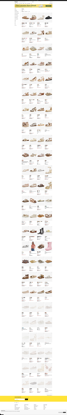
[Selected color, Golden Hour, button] (37, 130)
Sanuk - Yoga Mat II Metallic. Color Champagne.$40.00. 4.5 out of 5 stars (48, 157)
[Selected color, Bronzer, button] (37, 358)
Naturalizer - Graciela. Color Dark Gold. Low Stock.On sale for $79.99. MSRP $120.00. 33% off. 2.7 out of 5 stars (25, 385)
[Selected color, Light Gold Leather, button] (22, 343)
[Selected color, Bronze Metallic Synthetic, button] (29, 358)
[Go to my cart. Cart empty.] (51, 1)
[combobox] (25, 1)
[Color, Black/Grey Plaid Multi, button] (47, 358)
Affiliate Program (35, 406)
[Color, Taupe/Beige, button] (30, 236)
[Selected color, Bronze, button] (22, 99)
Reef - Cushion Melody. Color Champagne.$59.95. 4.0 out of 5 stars (41, 218)
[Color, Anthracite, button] (38, 236)
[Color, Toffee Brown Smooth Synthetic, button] (47, 221)
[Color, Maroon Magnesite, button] (46, 373)
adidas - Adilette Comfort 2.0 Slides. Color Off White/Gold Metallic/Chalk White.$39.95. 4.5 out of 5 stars (48, 233)
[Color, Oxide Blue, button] (30, 221)
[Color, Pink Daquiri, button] (26, 38)
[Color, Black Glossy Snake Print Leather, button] (31, 38)
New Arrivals (45, 407)
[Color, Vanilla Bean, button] (25, 236)
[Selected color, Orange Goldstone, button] (45, 373)
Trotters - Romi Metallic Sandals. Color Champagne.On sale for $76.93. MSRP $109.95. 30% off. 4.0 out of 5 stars (48, 81)
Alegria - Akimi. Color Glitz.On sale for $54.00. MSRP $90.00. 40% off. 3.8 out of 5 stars (48, 20)
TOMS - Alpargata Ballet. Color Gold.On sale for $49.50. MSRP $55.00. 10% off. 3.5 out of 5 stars (25, 294)
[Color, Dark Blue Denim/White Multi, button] (47, 145)
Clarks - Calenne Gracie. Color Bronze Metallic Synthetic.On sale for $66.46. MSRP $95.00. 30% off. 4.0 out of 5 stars (33, 355)
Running (44, 408)
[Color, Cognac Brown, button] (46, 69)
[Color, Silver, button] (30, 23)
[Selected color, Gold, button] (37, 23)
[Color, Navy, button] (23, 69)
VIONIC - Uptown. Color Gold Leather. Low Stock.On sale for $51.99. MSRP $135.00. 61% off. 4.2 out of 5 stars (25, 81)
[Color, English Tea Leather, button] (23, 145)
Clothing (44, 406)
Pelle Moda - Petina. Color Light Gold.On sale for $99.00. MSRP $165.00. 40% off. (41, 81)
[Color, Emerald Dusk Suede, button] (38, 54)
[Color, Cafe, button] (39, 38)
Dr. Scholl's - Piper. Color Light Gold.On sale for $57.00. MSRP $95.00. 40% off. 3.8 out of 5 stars (33, 279)
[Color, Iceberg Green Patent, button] (31, 99)
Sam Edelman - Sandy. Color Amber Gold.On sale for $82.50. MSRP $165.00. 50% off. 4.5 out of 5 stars (41, 370)
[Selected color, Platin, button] (37, 267)
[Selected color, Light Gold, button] (22, 54)
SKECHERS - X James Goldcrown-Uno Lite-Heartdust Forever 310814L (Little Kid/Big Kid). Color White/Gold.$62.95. (48, 51)
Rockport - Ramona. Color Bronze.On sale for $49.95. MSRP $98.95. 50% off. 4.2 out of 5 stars (25, 264)
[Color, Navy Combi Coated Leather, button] (31, 358)
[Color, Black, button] (26, 23)
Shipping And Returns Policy (27, 408)
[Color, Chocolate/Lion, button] (41, 221)
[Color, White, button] (46, 38)
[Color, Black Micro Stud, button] (23, 297)
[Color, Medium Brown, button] (38, 160)
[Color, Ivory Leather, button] (39, 297)
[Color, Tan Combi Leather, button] (30, 358)
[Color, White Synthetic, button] (46, 221)
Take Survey (35, 408)
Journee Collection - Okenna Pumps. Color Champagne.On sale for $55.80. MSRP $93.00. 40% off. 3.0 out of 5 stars (25, 66)
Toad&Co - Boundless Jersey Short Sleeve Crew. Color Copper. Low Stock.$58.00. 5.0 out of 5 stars (33, 248)
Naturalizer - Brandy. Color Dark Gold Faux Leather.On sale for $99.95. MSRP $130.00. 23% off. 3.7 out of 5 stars (41, 279)
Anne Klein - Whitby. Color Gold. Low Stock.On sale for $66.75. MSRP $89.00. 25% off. (48, 111)
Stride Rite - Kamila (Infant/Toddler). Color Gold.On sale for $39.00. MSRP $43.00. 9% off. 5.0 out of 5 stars (25, 218)
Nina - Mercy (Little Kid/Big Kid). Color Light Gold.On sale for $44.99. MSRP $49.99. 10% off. (25, 51)
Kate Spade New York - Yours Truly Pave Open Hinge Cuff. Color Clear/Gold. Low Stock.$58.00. (48, 340)
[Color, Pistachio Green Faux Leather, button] (38, 282)
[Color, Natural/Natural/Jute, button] (33, 236)
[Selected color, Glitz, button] (45, 23)
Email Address (16, 399)
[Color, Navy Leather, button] (31, 388)
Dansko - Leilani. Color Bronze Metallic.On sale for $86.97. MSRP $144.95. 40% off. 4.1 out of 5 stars (48, 324)
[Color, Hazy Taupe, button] (32, 23)
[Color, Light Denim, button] (40, 236)
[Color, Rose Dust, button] (31, 282)
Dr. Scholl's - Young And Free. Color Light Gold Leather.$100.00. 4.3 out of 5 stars (25, 340)
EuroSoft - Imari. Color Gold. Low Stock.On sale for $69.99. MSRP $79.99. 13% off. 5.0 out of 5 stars (33, 111)
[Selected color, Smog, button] (37, 236)
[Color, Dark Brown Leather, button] (26, 84)
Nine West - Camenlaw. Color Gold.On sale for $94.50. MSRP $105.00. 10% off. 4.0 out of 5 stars (33, 309)
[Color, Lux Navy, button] (38, 145)
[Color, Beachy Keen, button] (46, 23)
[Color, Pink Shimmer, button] (24, 221)
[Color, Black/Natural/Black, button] (31, 236)
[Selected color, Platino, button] (29, 23)
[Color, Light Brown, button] (31, 312)
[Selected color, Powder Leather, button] (29, 38)
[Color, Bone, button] (24, 23)
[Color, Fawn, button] (38, 84)
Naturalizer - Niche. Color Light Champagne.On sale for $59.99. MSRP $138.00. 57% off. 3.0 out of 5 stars (25, 142)
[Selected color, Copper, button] (29, 251)
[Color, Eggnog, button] (32, 69)
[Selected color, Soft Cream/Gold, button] (45, 145)
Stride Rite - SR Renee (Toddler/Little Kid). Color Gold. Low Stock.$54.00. (25, 355)
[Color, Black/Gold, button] (46, 145)
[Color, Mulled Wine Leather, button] (24, 84)
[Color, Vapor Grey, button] (25, 38)
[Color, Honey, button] (30, 297)
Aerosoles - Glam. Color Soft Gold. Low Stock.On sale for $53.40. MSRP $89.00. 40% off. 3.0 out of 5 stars (33, 66)
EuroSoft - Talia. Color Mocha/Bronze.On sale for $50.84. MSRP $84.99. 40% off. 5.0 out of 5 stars (25, 279)
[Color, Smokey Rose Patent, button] (32, 99)
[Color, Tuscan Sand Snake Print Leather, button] (30, 38)
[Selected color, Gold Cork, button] (45, 267)
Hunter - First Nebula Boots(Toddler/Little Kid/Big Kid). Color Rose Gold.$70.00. (48, 248)
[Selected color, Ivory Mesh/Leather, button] (37, 343)
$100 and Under (26, 11)
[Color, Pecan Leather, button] (46, 312)
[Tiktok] (16, 402)
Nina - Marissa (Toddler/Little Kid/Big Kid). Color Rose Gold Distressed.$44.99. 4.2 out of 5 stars (41, 66)
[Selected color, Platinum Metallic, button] (45, 282)
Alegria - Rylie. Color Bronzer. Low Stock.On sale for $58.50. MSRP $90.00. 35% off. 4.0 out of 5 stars (41, 355)
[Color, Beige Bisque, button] (30, 69)
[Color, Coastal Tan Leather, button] (40, 282)
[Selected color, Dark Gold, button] (22, 388)
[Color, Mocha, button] (46, 99)
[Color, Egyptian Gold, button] (38, 99)
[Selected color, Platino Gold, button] (37, 145)
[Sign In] (50, 1)
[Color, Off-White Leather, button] (23, 343)
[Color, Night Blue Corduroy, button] (46, 358)
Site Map (35, 407)
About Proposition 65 (26, 409)
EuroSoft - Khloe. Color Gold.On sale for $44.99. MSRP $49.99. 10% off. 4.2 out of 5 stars (25, 309)
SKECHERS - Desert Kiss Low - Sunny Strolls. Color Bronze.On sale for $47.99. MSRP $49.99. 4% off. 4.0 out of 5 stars (25, 370)
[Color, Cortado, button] (46, 175)
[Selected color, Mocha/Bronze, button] (22, 282)
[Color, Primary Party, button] (39, 358)
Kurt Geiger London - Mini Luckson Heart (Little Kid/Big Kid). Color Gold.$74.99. (48, 203)
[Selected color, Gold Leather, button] (22, 84)
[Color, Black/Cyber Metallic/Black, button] (46, 236)
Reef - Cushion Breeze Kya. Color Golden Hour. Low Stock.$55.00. (41, 127)
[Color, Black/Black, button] (38, 221)
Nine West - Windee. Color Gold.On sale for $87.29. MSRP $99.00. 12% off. (48, 188)
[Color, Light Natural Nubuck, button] (38, 251)
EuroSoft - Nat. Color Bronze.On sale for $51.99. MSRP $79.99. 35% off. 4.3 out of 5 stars (33, 127)
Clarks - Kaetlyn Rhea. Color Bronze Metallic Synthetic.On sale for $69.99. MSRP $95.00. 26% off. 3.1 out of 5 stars (33, 385)
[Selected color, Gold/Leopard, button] (45, 358)
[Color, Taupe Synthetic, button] (30, 84)
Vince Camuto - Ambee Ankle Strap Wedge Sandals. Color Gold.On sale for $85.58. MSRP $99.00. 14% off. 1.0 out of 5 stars (48, 172)
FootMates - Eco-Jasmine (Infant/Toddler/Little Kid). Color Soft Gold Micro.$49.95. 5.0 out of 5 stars (33, 51)
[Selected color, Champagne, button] (45, 38)
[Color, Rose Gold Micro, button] (30, 54)
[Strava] (17, 402)
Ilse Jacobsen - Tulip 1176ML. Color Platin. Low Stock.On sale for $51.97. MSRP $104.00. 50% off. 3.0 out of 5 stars (41, 264)
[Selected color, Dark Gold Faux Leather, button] (37, 282)
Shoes (44, 409)
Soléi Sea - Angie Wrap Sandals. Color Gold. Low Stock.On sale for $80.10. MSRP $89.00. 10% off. (41, 20)
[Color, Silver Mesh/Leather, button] (38, 343)
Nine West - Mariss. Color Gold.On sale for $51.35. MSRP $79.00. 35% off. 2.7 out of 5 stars (33, 142)
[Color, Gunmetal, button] (38, 358)
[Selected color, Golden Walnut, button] (37, 99)
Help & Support (51, 3)
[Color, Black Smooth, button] (38, 69)
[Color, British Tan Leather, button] (38, 175)
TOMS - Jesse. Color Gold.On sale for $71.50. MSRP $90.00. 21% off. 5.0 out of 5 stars (41, 385)
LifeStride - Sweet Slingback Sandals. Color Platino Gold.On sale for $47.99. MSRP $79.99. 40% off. (41, 142)
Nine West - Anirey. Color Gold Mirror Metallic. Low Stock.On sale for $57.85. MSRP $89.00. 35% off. (41, 309)
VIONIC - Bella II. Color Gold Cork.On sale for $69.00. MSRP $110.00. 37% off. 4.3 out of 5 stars (48, 264)
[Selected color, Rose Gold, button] (45, 69)
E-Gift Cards (35, 409)
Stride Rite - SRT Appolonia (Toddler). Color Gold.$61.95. (48, 127)
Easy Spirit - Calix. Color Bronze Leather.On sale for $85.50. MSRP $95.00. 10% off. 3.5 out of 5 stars (41, 248)
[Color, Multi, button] (46, 206)
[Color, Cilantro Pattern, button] (30, 251)
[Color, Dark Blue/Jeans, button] (32, 236)
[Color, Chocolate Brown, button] (31, 23)
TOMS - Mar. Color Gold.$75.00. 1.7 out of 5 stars (41, 157)
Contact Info (25, 406)
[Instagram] (15, 402)
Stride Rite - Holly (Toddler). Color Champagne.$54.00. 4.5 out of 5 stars (41, 324)
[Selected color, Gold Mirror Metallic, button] (37, 312)
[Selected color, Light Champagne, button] (37, 38)
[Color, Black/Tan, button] (39, 221)
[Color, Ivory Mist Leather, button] (41, 282)
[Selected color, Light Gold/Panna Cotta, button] (29, 236)
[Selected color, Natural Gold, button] (22, 236)
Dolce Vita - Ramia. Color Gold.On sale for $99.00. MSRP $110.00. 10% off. (25, 172)
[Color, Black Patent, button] (33, 99)
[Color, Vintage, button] (38, 130)
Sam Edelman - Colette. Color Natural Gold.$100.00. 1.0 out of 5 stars (25, 233)
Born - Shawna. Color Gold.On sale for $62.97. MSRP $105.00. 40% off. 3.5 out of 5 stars (25, 203)
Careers (15, 406)
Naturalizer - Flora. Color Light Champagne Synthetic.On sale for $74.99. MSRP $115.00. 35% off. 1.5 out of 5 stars (33, 81)
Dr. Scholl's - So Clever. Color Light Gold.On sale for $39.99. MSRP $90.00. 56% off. (33, 294)
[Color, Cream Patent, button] (30, 99)
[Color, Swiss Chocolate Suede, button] (23, 84)
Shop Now (38, 0)
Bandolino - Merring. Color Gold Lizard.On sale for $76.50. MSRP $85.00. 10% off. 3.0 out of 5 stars (25, 111)
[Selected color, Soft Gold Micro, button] (29, 54)
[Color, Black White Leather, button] (24, 343)
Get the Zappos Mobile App (17, 407)
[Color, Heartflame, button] (38, 38)
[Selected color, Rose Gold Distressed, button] (37, 69)
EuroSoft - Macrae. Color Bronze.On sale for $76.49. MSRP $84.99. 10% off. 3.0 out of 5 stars (25, 96)
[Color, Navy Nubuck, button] (39, 251)
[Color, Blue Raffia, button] (25, 23)
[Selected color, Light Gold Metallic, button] (22, 38)
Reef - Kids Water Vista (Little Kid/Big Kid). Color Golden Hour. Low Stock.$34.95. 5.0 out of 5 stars (33, 203)
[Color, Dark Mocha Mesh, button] (38, 206)
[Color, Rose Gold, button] (33, 23)
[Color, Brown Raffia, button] (23, 23)
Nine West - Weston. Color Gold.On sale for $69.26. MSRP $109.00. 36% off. (33, 340)
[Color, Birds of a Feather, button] (40, 358)
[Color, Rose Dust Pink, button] (23, 38)
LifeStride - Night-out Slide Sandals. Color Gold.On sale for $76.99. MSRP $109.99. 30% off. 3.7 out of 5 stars (33, 157)
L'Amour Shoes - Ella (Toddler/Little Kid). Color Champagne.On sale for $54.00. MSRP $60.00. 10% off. (48, 35)
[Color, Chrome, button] (30, 267)
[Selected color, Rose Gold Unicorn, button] (45, 388)
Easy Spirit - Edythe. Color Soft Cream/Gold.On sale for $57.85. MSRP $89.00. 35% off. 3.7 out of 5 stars (48, 142)
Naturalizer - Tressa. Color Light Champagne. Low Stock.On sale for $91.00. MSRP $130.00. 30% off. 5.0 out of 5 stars (41, 51)
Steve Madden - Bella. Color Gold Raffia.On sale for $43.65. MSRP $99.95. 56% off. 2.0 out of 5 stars (25, 20)
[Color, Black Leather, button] (25, 84)
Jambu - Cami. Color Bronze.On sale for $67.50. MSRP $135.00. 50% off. (33, 370)
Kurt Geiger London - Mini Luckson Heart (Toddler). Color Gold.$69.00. (25, 324)
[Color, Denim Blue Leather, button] (39, 282)
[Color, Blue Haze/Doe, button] (40, 221)
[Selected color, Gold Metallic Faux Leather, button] (45, 221)
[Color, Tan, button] (38, 23)
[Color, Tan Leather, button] (38, 297)
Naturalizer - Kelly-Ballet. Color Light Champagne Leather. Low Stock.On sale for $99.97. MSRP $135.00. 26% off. (48, 294)
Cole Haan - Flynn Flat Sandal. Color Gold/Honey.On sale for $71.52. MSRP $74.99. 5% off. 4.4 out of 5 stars (48, 309)
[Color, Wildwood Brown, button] (23, 236)
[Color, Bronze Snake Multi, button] (48, 358)
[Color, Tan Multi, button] (46, 282)
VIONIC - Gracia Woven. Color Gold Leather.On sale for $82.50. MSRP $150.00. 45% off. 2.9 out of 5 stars (41, 294)
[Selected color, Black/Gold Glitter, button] (22, 251)
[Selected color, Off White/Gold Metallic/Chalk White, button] (45, 236)
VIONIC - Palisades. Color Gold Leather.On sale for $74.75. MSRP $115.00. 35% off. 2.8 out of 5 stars (33, 96)
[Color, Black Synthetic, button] (31, 84)
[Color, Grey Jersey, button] (46, 388)
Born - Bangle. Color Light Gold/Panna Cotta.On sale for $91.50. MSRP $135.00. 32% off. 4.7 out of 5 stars (33, 233)
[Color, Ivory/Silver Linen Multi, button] (49, 358)
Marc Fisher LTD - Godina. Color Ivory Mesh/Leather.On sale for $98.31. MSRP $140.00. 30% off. (41, 340)
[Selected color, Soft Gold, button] (29, 69)
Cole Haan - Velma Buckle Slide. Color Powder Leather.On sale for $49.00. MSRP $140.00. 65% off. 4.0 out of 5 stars (41, 172)
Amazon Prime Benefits (17, 408)
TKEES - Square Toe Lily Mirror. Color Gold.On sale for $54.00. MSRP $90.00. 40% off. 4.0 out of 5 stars (33, 264)
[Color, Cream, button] (38, 312)
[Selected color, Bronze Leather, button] (37, 251)
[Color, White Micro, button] (31, 54)
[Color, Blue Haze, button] (40, 130)
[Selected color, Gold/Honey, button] (45, 312)
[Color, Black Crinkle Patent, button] (39, 69)
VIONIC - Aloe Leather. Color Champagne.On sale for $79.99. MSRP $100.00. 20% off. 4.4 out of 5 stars (48, 96)
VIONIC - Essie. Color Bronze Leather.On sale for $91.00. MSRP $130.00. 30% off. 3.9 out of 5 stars (41, 111)
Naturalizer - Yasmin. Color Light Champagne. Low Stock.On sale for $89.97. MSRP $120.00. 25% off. (41, 35)
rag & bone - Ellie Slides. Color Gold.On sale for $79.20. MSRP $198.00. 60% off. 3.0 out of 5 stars (41, 203)
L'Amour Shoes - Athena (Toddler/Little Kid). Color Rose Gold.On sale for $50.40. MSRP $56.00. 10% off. (48, 66)
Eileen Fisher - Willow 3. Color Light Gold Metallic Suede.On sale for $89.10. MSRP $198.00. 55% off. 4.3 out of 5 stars (25, 127)
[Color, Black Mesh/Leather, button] (39, 343)
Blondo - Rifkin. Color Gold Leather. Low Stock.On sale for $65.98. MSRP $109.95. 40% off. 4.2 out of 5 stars (33, 172)
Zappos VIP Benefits (17, 409)
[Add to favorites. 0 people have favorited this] (28, 13)
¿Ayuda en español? (26, 407)
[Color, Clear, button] (39, 99)
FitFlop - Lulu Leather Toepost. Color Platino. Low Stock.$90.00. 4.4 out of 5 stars (33, 20)
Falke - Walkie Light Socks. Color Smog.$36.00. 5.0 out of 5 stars (41, 233)
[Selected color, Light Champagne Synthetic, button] (29, 84)
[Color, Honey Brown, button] (32, 282)
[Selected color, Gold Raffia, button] (22, 23)
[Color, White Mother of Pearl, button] (47, 373)
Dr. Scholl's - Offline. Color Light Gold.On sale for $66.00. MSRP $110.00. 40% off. (33, 218)
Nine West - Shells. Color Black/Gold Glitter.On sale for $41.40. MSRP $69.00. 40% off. (25, 248)
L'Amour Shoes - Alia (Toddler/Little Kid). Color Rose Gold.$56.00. (25, 188)
